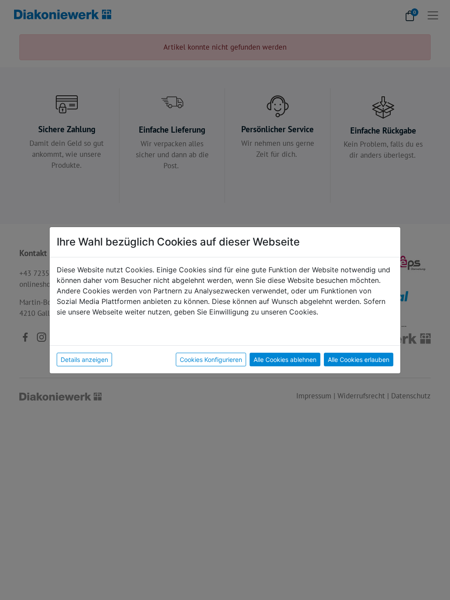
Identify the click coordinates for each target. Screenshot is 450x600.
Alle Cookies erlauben (358, 359)
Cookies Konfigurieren (211, 359)
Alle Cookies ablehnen (285, 359)
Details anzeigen (84, 359)
